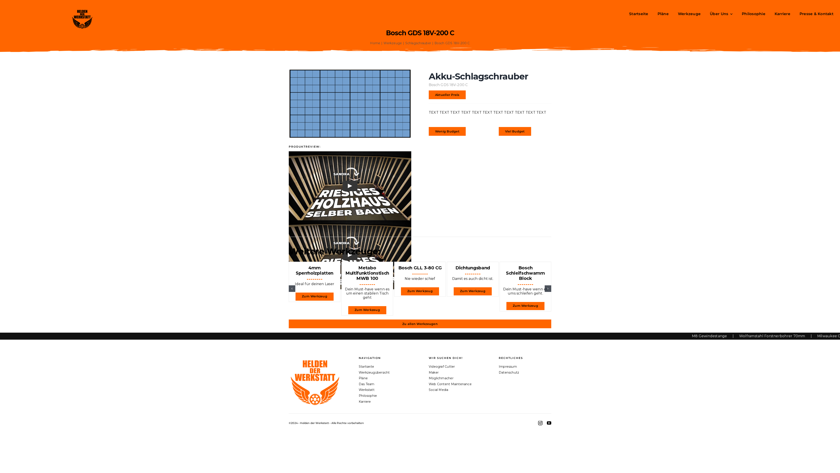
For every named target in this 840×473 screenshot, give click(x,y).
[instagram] (540, 423)
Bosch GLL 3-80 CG (420, 267)
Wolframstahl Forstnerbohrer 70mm (740, 336)
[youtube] (549, 423)
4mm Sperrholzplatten (314, 270)
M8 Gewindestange (677, 336)
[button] (292, 288)
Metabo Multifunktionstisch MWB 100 (367, 273)
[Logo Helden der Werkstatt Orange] (315, 358)
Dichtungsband (472, 267)
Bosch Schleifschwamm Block (525, 273)
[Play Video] (350, 186)
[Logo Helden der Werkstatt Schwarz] (82, 10)
